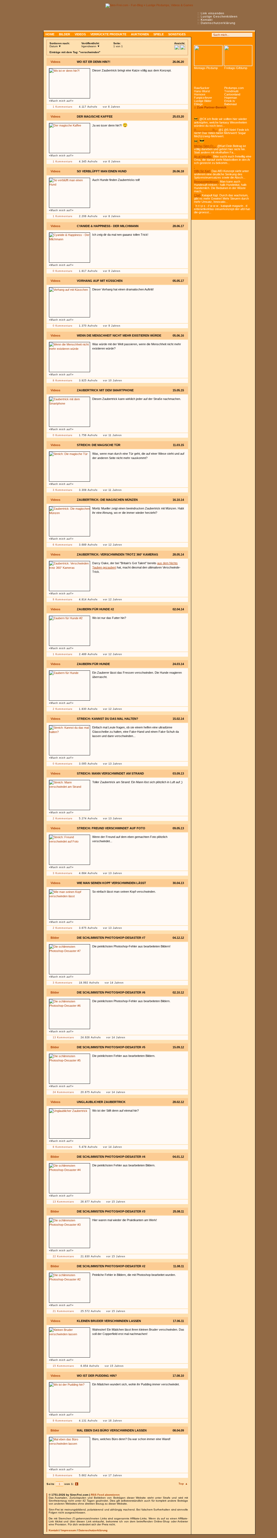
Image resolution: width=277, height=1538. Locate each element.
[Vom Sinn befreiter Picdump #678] (208, 55)
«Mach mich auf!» (61, 101)
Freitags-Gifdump (235, 68)
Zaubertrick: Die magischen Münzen (107, 499)
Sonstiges (177, 34)
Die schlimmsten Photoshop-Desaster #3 (111, 1211)
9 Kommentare (62, 599)
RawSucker (201, 88)
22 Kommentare (63, 1256)
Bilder (64, 34)
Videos (80, 34)
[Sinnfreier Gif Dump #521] (238, 55)
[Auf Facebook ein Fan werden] (202, 34)
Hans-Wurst (202, 91)
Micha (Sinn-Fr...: (205, 146)
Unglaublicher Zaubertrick (101, 1102)
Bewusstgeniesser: (206, 181)
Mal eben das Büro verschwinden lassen (112, 1430)
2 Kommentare (62, 709)
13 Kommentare (63, 1037)
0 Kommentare (62, 271)
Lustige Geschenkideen (219, 16)
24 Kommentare (63, 1092)
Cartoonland (232, 94)
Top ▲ (183, 1483)
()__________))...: (206, 129)
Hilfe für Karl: (202, 171)
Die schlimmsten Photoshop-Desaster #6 (111, 992)
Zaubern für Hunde (93, 664)
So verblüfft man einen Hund (102, 171)
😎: (196, 119)
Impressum (68, 1530)
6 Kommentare (62, 544)
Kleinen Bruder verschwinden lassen (109, 1321)
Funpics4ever (203, 97)
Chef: (197, 195)
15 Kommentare (63, 1366)
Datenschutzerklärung (218, 23)
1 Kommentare (62, 106)
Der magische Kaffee (95, 116)
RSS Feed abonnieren (105, 1494)
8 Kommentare (62, 380)
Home (49, 34)
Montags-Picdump (206, 68)
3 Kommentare (62, 490)
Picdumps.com (234, 88)
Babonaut (230, 104)
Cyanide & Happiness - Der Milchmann (107, 226)
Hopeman (230, 97)
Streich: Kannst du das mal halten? (107, 718)
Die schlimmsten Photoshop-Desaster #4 (111, 1156)
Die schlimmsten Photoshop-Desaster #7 (111, 937)
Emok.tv (229, 100)
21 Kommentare (63, 1311)
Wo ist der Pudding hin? (97, 1375)
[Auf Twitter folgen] (208, 34)
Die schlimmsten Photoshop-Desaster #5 (111, 1047)
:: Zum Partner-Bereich (210, 107)
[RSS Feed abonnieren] (196, 34)
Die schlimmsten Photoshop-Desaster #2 (111, 1266)
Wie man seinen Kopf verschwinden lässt (111, 883)
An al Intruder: (203, 156)
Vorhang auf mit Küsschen (100, 280)
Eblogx (198, 104)
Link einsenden (212, 13)
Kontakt (207, 19)
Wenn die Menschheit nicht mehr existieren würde (119, 335)
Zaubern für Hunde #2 (95, 609)
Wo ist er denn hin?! (93, 61)
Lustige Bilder (203, 100)
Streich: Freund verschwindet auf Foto (111, 828)
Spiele (158, 34)
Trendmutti (231, 91)
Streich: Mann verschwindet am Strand (110, 773)
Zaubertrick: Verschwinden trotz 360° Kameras (117, 554)
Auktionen (140, 34)
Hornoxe (199, 94)
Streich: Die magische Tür (98, 445)
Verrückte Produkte (108, 34)
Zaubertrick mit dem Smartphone (105, 390)
